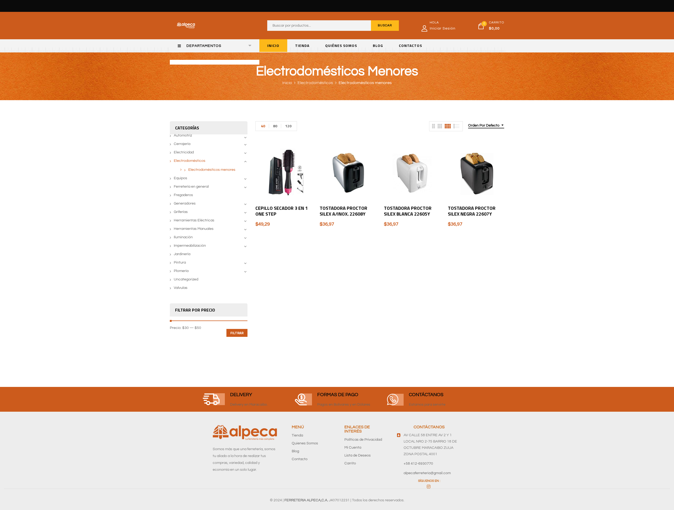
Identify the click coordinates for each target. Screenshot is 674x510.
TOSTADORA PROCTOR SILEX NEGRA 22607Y (471, 211)
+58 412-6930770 (418, 463)
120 (288, 126)
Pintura (180, 262)
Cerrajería (182, 144)
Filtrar (237, 333)
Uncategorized (186, 279)
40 (263, 126)
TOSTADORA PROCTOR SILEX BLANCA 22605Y (408, 211)
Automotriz (183, 135)
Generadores (185, 203)
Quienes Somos (305, 443)
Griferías (181, 212)
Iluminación (183, 237)
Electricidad (184, 152)
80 (275, 126)
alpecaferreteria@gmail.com (427, 473)
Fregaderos (183, 195)
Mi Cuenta (352, 447)
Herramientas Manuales (194, 229)
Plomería (181, 271)
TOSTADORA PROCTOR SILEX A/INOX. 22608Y (343, 211)
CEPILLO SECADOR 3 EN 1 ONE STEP (281, 211)
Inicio (287, 83)
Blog (295, 451)
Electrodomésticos (315, 83)
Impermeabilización (190, 245)
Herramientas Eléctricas (194, 220)
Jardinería (182, 254)
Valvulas (180, 288)
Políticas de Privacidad (363, 439)
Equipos (180, 178)
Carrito (350, 463)
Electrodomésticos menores (211, 170)
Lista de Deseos (357, 455)
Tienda (297, 435)
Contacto (300, 459)
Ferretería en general (191, 186)
